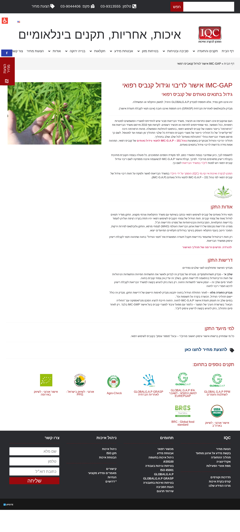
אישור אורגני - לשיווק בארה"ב (217, 424)
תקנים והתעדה (207, 51)
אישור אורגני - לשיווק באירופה (46, 393)
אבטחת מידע (123, 51)
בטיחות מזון (150, 51)
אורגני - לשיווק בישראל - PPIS (80, 393)
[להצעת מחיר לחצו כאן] (232, 350)
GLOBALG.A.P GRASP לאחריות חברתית (148, 393)
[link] (6, 53)
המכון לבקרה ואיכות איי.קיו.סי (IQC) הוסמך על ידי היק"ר (201, 173)
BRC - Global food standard (182, 423)
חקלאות (99, 51)
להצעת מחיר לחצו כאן (206, 349)
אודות (57, 51)
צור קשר (17, 51)
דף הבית (228, 51)
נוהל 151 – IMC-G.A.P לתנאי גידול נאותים (162, 140)
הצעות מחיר (35, 51)
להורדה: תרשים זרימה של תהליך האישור (207, 247)
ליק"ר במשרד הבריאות (194, 162)
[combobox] (208, 7)
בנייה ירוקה (77, 51)
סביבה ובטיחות (177, 51)
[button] (6, 71)
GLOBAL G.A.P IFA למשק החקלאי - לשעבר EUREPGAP (183, 393)
